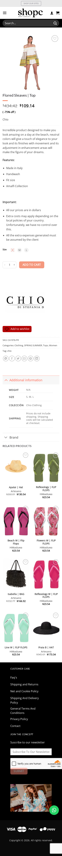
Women (53, 345)
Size (5, 249)
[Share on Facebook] (12, 358)
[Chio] (25, 301)
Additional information (25, 380)
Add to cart (32, 265)
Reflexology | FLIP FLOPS (46, 489)
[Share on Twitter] (18, 358)
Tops (45, 345)
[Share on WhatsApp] (6, 358)
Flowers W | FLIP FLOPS (46, 542)
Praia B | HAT (46, 647)
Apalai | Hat (16, 487)
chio (9, 350)
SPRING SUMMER (33, 345)
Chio (5, 119)
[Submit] (55, 23)
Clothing (18, 345)
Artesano (16, 491)
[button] (5, 13)
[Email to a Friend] (24, 358)
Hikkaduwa (46, 494)
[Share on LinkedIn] (37, 358)
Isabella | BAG (16, 594)
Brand (13, 437)
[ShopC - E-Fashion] (30, 13)
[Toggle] (6, 380)
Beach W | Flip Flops (16, 542)
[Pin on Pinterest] (30, 358)
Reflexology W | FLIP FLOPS (46, 596)
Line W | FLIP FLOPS (16, 647)
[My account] (52, 13)
